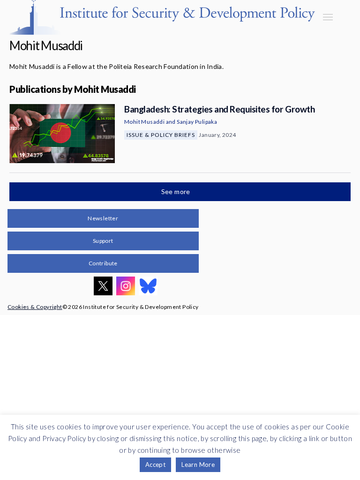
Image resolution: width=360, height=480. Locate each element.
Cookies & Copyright (35, 306)
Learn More (198, 464)
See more (176, 191)
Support (103, 240)
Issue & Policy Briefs (161, 134)
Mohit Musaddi (144, 121)
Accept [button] (155, 464)
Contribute (103, 263)
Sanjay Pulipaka (197, 121)
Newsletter (103, 218)
